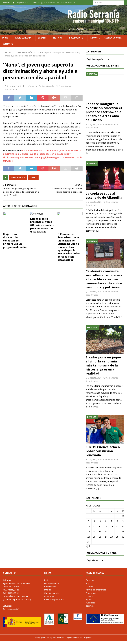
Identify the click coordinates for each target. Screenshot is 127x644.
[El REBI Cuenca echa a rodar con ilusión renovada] (105, 429)
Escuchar (90, 580)
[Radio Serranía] (63, 32)
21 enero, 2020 (14, 86)
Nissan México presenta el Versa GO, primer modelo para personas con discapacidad (42, 225)
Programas (91, 593)
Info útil (95, 38)
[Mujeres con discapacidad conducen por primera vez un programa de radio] (15, 221)
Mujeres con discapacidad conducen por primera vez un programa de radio (14, 240)
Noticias (57, 38)
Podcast (89, 596)
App (87, 583)
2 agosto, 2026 (94, 124)
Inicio (5, 38)
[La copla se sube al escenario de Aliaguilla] (105, 175)
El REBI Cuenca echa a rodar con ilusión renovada (103, 451)
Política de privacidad (54, 599)
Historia (89, 586)
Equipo (89, 599)
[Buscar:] (108, 2)
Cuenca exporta (112, 38)
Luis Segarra (31, 86)
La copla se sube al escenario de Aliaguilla (104, 195)
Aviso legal (49, 596)
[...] (90, 153)
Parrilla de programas (96, 589)
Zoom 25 (90, 605)
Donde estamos (51, 583)
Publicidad (90, 602)
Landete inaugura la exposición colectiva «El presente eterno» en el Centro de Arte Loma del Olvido (105, 112)
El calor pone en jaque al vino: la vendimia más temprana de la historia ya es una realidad (103, 365)
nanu (33, 177)
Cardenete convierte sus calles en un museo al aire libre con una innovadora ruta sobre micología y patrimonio (104, 279)
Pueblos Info (76, 38)
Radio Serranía (23, 38)
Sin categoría (48, 86)
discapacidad (18, 177)
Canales (42, 38)
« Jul (88, 546)
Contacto (7, 44)
